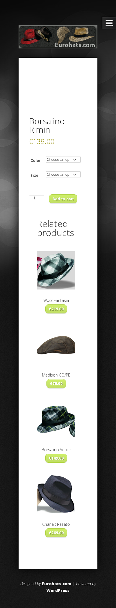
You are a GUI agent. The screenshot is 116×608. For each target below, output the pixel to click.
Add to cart (63, 199)
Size (34, 175)
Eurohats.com (57, 583)
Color (35, 160)
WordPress (58, 590)
